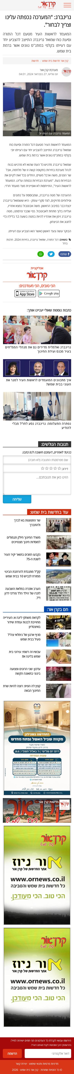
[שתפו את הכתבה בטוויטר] (51, 254)
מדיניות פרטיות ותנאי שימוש (43, 1063)
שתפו (63, 254)
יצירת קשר (21, 1063)
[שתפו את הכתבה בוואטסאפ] (40, 254)
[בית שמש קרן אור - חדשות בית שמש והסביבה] (31, 5)
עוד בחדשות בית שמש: (49, 512)
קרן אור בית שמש (29, 1070)
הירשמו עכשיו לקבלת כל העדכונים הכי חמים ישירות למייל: (40, 1040)
